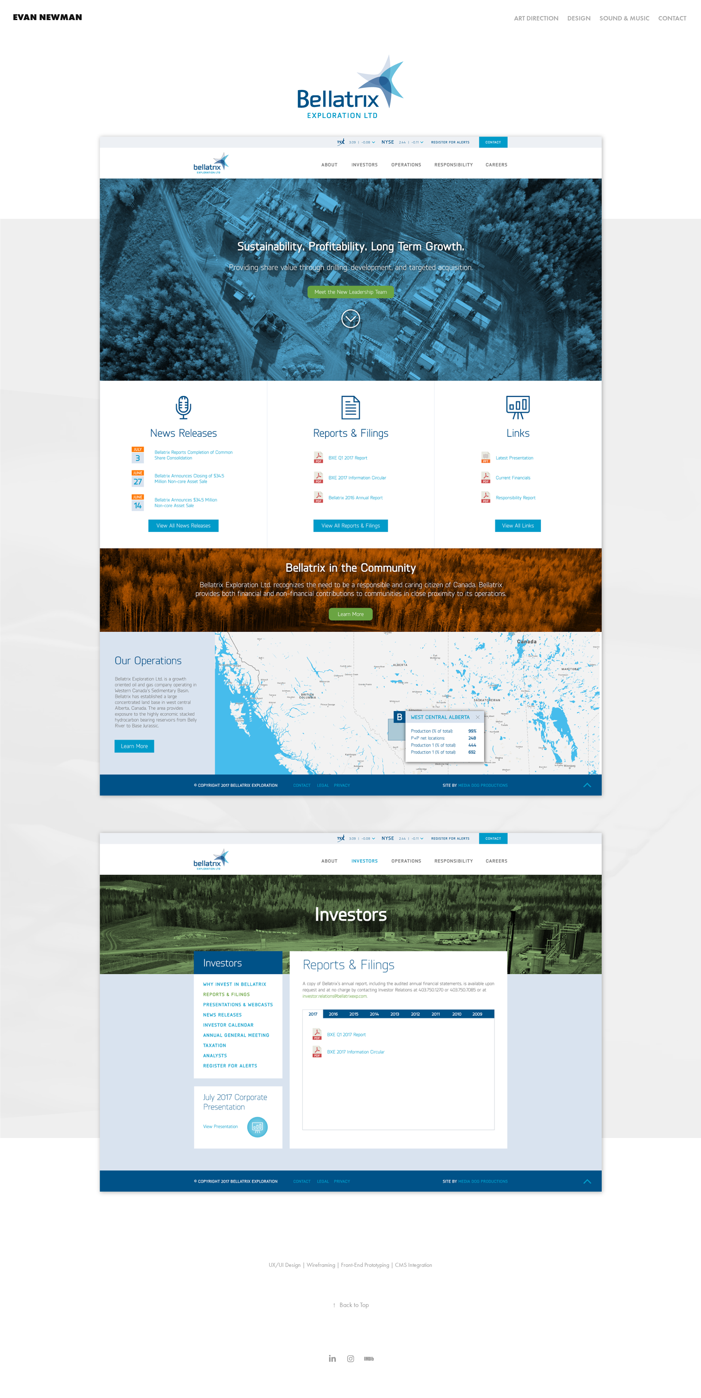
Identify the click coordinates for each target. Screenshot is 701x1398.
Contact (672, 18)
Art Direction (536, 18)
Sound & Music (625, 18)
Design (579, 18)
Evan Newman (47, 17)
